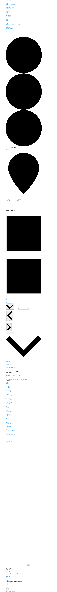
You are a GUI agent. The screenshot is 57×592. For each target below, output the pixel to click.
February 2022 (8, 423)
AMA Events (8, 429)
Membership (8, 13)
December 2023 (9, 411)
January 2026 (8, 390)
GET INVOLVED (8, 11)
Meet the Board (8, 433)
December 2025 (9, 391)
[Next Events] (6, 299)
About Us (7, 20)
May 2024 (7, 407)
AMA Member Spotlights (10, 430)
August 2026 (8, 382)
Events (7, 575)
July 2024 (7, 405)
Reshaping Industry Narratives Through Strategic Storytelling (17, 379)
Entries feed (8, 440)
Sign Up (7, 589)
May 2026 (7, 385)
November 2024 (9, 399)
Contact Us (8, 27)
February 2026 (8, 389)
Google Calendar (9, 360)
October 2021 (8, 426)
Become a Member (9, 28)
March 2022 (8, 422)
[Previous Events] (6, 298)
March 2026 (8, 387)
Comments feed (9, 441)
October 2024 (8, 401)
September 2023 (9, 415)
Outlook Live (8, 364)
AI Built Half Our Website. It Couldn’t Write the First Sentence (17, 374)
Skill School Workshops (10, 5)
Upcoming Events (9, 3)
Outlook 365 (8, 362)
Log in (7, 438)
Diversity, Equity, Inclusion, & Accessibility (13, 24)
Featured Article (9, 431)
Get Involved (8, 576)
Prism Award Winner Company (11, 434)
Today (7, 302)
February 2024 (8, 410)
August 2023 (8, 416)
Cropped (7, 10)
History (7, 23)
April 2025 (7, 397)
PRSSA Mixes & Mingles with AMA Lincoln (13, 378)
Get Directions (16, 200)
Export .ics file (9, 365)
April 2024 (7, 408)
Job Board (7, 577)
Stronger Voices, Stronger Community (13, 375)
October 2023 (8, 414)
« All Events (8, 149)
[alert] (24, 233)
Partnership (8, 579)
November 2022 (9, 421)
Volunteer (7, 12)
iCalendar (8, 361)
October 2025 (8, 394)
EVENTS (7, 2)
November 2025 (9, 393)
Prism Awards (8, 8)
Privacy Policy (8, 571)
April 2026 (7, 386)
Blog (6, 25)
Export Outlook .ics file (10, 367)
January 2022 (8, 424)
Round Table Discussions (10, 7)
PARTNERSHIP (8, 17)
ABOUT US (8, 19)
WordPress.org (8, 442)
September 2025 (9, 395)
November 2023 (9, 413)
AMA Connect (8, 15)
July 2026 (7, 383)
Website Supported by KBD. (11, 591)
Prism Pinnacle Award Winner (11, 435)
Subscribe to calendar (9, 332)
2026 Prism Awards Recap (10, 376)
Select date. (16, 308)
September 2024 (9, 402)
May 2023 (7, 419)
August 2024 (8, 403)
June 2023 (7, 418)
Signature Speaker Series (10, 4)
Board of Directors (9, 21)
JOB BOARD (8, 16)
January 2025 (8, 398)
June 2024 (7, 406)
